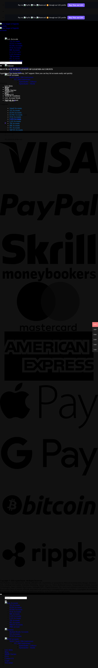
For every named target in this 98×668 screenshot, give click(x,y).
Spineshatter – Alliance (27, 82)
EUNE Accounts (16, 115)
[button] (5, 123)
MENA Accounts (16, 61)
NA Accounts (15, 605)
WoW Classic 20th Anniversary (21, 77)
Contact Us (9, 92)
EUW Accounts (16, 113)
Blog (6, 94)
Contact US (9, 95)
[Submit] (1, 65)
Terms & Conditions (12, 96)
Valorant (10, 66)
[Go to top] (1, 594)
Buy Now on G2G (76, 5)
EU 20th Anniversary (22, 79)
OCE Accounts (15, 117)
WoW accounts (13, 75)
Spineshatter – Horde (27, 84)
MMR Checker (10, 90)
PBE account (14, 627)
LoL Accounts (12, 603)
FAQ (7, 89)
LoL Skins (9, 86)
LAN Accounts (15, 119)
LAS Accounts (15, 121)
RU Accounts (15, 128)
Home (7, 87)
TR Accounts (15, 56)
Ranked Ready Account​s (19, 68)
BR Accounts (15, 50)
